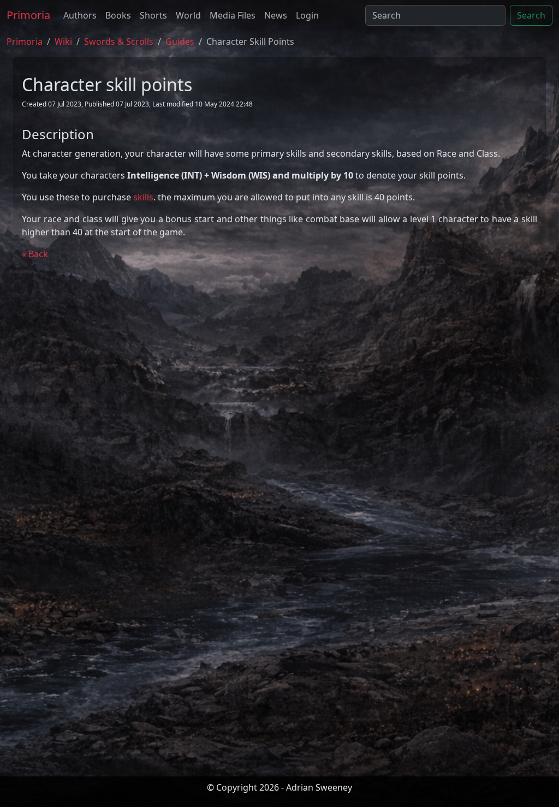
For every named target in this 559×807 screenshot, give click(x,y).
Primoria (28, 15)
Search (531, 15)
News (275, 15)
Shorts (153, 15)
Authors (80, 15)
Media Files (232, 15)
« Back (35, 254)
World (188, 15)
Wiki (63, 41)
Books (118, 15)
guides (179, 41)
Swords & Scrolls (118, 41)
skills (143, 197)
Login (307, 15)
